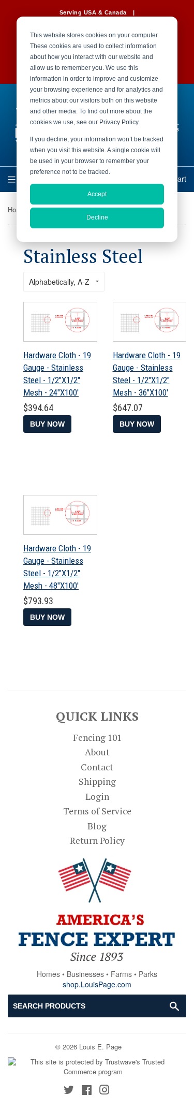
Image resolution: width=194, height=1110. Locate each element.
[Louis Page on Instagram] (104, 1091)
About (97, 752)
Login (97, 796)
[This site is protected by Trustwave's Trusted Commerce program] (93, 1066)
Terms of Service (97, 811)
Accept (97, 194)
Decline (97, 217)
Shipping (97, 781)
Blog (97, 826)
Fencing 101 (97, 737)
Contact (97, 767)
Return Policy (97, 840)
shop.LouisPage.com (97, 984)
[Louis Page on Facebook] (86, 1091)
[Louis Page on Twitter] (69, 1091)
